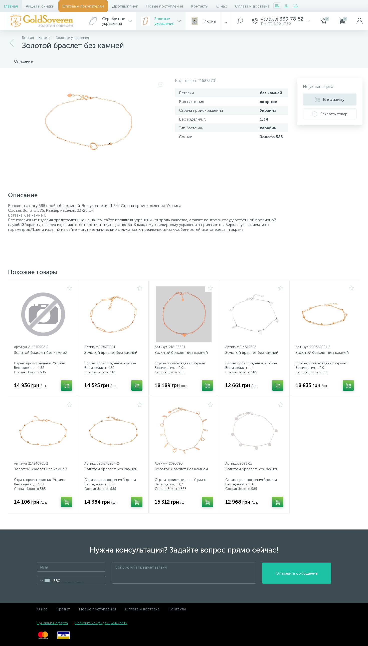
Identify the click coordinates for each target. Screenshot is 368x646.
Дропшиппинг (125, 6)
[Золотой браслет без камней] (43, 314)
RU (277, 6)
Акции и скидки (40, 6)
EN (286, 6)
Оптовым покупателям (83, 6)
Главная (11, 6)
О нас (221, 6)
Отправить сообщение (297, 573)
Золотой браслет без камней (40, 352)
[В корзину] (66, 385)
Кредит (63, 609)
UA (295, 6)
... (226, 21)
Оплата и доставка (252, 6)
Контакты (199, 6)
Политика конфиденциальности (101, 623)
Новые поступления (164, 6)
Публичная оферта (52, 623)
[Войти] (359, 21)
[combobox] (48, 580)
